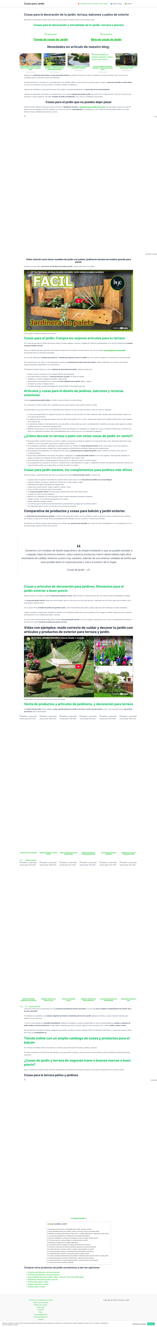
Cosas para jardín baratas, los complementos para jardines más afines (71, 1251)
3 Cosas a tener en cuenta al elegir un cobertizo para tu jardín (126, 67)
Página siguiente (30, 860)
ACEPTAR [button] (151, 1324)
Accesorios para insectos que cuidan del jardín (108, 999)
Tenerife (40, 1319)
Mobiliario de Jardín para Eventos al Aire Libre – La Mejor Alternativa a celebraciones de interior (54, 68)
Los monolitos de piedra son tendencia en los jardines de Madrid (78, 67)
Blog (40, 1312)
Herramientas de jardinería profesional (108, 853)
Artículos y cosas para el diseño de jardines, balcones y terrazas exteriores (72, 1247)
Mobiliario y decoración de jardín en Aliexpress (88, 999)
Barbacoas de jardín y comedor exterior (48, 853)
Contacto (40, 1310)
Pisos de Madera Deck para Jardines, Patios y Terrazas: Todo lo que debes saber (30, 68)
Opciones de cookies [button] (139, 1324)
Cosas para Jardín (34, 3)
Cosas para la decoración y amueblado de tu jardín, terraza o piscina (70, 1229)
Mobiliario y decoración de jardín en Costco (48, 999)
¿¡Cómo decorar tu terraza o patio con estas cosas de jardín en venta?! (71, 1249)
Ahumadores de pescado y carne (128, 999)
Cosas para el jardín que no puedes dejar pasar (63, 1242)
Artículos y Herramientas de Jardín (41, 1300)
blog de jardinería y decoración (115, 350)
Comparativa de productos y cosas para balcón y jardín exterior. (69, 1253)
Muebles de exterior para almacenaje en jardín (128, 853)
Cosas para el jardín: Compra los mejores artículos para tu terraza (69, 1244)
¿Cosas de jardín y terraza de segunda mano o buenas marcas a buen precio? (73, 1260)
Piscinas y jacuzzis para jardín (28, 852)
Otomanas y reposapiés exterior (68, 999)
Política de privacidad (40, 1302)
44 (26, 1006)
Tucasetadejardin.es (40, 1314)
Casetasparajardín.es (40, 1317)
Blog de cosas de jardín (106, 39)
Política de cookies (40, 1305)
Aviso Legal (41, 1307)
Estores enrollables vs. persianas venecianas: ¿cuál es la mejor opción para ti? (73, 1238)
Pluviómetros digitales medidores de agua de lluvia (28, 999)
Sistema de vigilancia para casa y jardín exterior (68, 853)
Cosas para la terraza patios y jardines (61, 1262)
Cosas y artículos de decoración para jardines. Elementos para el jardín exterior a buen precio (78, 1255)
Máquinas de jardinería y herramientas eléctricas (88, 853)
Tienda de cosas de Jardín (50, 39)
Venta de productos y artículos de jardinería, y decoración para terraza (71, 1258)
